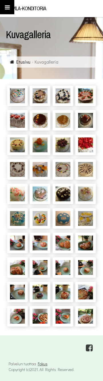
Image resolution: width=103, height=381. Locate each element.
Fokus (42, 363)
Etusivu (23, 62)
